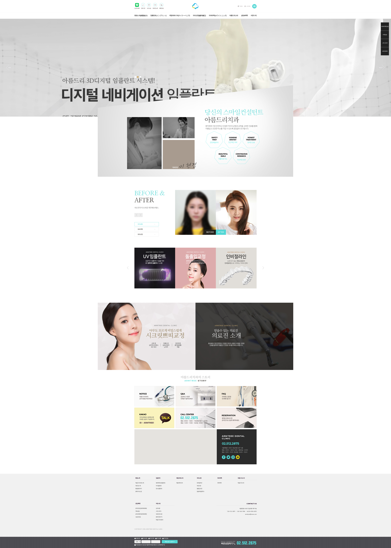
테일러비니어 (179, 483)
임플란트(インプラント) (158, 16)
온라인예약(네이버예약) (141, 514)
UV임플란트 (159, 486)
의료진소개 (138, 486)
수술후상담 (138, 517)
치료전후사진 (159, 514)
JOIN (240, 6)
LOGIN (248, 6)
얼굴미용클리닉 (200, 491)
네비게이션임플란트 (160, 483)
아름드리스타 (233, 16)
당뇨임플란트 (159, 488)
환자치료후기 (159, 517)
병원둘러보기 (138, 488)
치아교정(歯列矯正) (199, 16)
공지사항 (158, 508)
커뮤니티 (254, 16)
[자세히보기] (161, 545)
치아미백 (219, 483)
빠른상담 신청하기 (169, 541)
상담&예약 (244, 16)
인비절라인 (199, 483)
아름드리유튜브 (159, 520)
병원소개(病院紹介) (140, 16)
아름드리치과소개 (139, 483)
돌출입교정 (199, 488)
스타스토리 (158, 511)
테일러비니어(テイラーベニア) (179, 16)
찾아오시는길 (138, 491)
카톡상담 (137, 511)
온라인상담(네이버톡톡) (141, 508)
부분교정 (199, 486)
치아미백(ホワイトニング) (218, 16)
